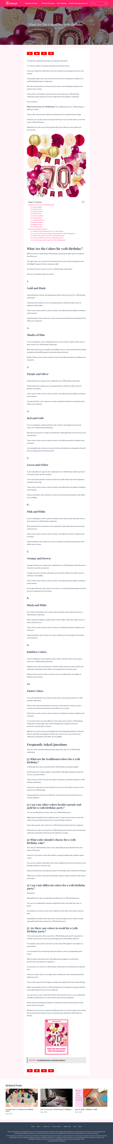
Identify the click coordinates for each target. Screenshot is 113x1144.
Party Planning (61, 3)
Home (33, 1126)
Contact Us (46, 1126)
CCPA (74, 1126)
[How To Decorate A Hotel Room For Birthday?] (56, 1098)
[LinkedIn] (51, 53)
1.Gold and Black (37, 207)
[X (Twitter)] (37, 53)
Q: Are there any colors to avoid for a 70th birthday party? (49, 240)
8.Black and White (37, 222)
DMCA (80, 1126)
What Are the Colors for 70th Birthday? (41, 205)
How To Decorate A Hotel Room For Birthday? (56, 1109)
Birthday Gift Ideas (31, 3)
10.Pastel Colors (38, 226)
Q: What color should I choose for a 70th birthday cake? (48, 235)
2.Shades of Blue (37, 209)
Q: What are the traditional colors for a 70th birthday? (47, 231)
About (39, 1126)
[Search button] (105, 3)
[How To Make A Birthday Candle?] (91, 1098)
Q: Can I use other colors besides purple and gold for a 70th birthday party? (53, 233)
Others (62, 28)
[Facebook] (30, 53)
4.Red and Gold (36, 213)
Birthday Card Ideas (48, 3)
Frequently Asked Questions (38, 229)
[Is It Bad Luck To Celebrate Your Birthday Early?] (22, 1098)
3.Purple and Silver (37, 211)
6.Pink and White (37, 218)
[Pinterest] (44, 53)
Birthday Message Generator (78, 3)
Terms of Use (67, 1126)
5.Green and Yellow (37, 216)
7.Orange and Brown (38, 220)
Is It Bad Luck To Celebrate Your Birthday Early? (20, 1110)
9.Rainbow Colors (37, 224)
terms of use (80, 1139)
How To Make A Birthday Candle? (86, 1109)
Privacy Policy (56, 1126)
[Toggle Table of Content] (82, 202)
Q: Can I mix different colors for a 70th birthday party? (47, 238)
